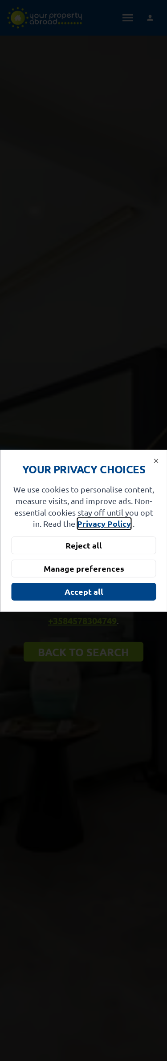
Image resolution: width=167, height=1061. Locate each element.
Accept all (83, 591)
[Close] (155, 460)
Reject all (83, 545)
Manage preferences (83, 568)
